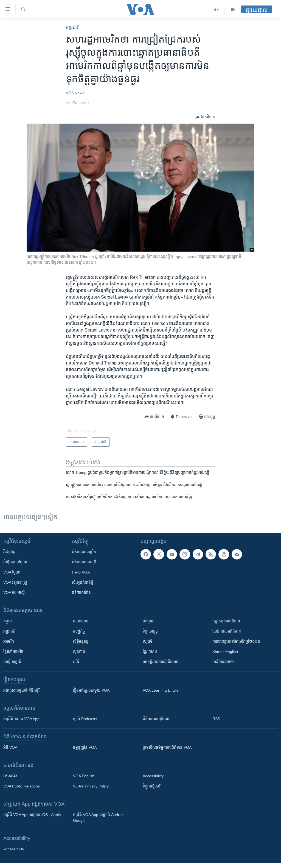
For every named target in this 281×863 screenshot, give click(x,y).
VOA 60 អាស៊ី (14, 592)
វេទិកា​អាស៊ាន (81, 592)
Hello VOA (81, 572)
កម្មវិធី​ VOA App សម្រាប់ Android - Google (100, 817)
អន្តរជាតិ (73, 27)
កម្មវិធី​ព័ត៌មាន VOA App (21, 719)
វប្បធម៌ (148, 641)
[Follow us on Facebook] (145, 554)
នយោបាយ (80, 621)
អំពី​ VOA (10, 747)
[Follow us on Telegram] (198, 554)
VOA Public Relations (21, 786)
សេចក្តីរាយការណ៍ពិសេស (160, 661)
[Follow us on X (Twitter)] (158, 554)
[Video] (233, 9)
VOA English (83, 776)
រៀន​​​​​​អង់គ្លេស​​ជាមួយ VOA (91, 690)
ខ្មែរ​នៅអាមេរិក (13, 651)
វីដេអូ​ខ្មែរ (9, 552)
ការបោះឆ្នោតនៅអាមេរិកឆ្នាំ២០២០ (236, 641)
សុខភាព (79, 651)
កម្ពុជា (7, 621)
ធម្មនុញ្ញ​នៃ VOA (85, 747)
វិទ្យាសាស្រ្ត (150, 631)
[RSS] (211, 554)
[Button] (205, 117)
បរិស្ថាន (148, 621)
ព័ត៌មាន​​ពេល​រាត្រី (84, 562)
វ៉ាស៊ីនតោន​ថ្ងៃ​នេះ (15, 562)
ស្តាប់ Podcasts (85, 719)
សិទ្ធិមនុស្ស (80, 641)
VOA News (75, 93)
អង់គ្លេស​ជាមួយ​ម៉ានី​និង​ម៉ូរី (21, 690)
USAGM (10, 776)
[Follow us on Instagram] (184, 554)
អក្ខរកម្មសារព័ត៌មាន (226, 621)
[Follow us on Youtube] (172, 554)
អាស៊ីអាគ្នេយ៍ (12, 661)
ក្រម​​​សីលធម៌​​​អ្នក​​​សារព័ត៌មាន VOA (167, 747)
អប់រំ (76, 661)
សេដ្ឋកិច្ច (79, 631)
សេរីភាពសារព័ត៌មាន (226, 631)
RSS (216, 719)
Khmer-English (225, 651)
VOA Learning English (162, 690)
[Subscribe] (237, 554)
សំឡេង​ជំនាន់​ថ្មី (82, 582)
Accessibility (153, 776)
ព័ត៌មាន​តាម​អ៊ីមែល (156, 719)
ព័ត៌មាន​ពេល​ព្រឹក (84, 552)
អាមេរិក (8, 641)
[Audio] (216, 9)
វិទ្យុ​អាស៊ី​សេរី (151, 786)
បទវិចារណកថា (223, 661)
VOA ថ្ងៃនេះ (12, 572)
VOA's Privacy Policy (91, 786)
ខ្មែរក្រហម (150, 651)
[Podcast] (223, 554)
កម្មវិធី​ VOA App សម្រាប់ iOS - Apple (32, 814)
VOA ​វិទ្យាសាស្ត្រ (15, 582)
